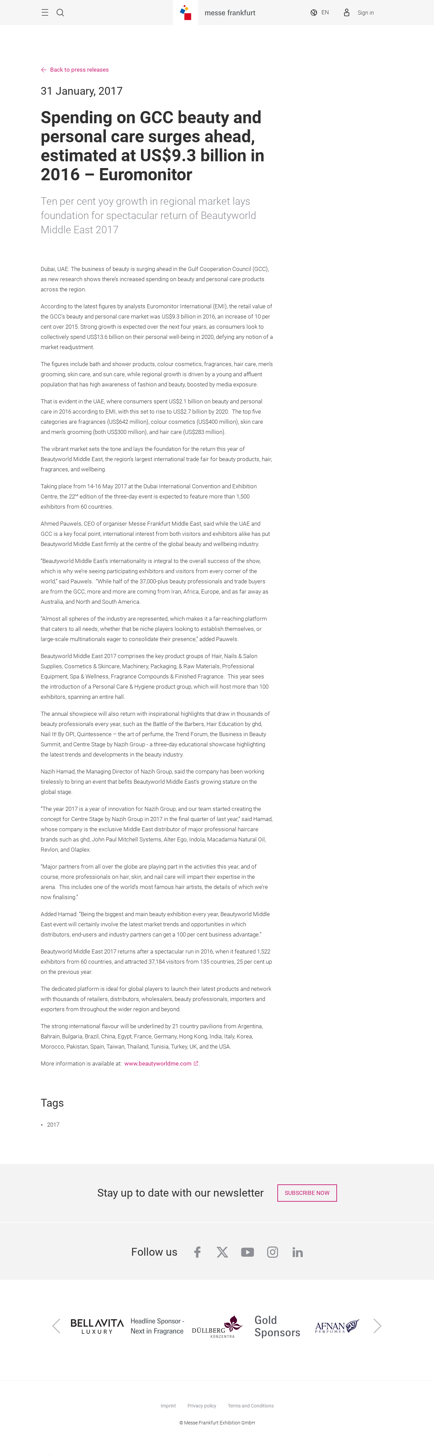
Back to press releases (79, 70)
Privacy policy (202, 1405)
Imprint (168, 1405)
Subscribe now (307, 1193)
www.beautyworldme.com (158, 1063)
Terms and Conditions (251, 1405)
